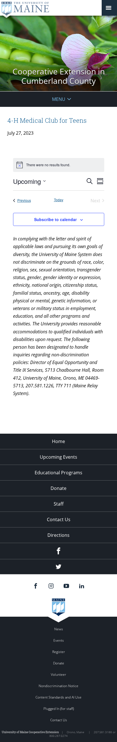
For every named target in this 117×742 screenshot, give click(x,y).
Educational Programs (58, 472)
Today (58, 200)
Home (58, 441)
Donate (58, 488)
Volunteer (58, 674)
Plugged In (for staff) (58, 708)
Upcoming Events (58, 457)
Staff (59, 504)
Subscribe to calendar (55, 219)
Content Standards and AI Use (58, 697)
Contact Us (58, 519)
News (58, 629)
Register (58, 651)
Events (58, 640)
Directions (58, 535)
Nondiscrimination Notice (58, 685)
